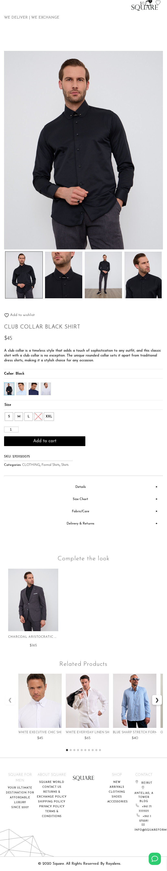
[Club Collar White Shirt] (46, 389)
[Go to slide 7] (89, 750)
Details (80, 487)
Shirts (65, 465)
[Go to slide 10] (100, 750)
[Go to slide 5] (82, 750)
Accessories (117, 801)
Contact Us (51, 787)
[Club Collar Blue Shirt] (21, 389)
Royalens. (113, 864)
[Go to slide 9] (96, 750)
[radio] (9, 416)
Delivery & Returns (80, 523)
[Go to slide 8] (93, 750)
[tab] (82, 487)
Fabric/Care (80, 511)
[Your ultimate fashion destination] (144, 7)
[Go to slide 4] (78, 750)
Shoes (117, 796)
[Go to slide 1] (67, 750)
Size (7, 405)
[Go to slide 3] (74, 750)
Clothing (117, 792)
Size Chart (80, 499)
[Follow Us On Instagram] (155, 859)
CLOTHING (31, 465)
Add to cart (44, 441)
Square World (51, 782)
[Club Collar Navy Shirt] (34, 389)
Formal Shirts (51, 465)
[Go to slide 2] (71, 750)
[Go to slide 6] (85, 750)
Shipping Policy (51, 801)
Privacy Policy (52, 806)
